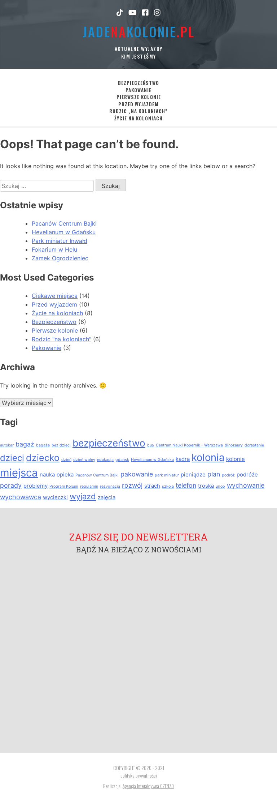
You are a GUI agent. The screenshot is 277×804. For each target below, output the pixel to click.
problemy (35, 485)
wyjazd (83, 496)
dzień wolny (84, 459)
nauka (47, 474)
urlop (220, 486)
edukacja (105, 459)
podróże (247, 474)
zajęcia (106, 497)
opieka (65, 474)
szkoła (168, 486)
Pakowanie (138, 90)
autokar (7, 445)
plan (213, 474)
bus (150, 445)
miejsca (19, 472)
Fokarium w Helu (54, 249)
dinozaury (234, 445)
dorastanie (254, 445)
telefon (186, 485)
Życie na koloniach (138, 118)
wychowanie (245, 485)
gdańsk (122, 459)
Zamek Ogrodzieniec (60, 258)
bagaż (25, 444)
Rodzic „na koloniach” (138, 111)
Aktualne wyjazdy (139, 48)
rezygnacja (110, 486)
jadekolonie (139, 31)
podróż (228, 475)
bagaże (43, 445)
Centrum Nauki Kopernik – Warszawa (189, 445)
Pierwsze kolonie (138, 97)
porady (11, 485)
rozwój (132, 485)
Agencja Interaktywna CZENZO (148, 786)
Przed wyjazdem (138, 104)
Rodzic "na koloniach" (61, 339)
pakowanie (136, 474)
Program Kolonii (63, 486)
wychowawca (20, 497)
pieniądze (193, 474)
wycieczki (55, 497)
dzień (66, 459)
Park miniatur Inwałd (59, 240)
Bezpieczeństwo (138, 83)
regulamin (89, 486)
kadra (183, 459)
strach (152, 485)
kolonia (208, 457)
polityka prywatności (138, 775)
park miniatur (167, 475)
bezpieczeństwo (108, 443)
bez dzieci (61, 445)
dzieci (12, 458)
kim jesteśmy (138, 56)
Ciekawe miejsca (55, 295)
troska (206, 485)
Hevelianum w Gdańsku (64, 232)
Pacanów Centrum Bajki (64, 223)
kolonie (235, 459)
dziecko (43, 457)
